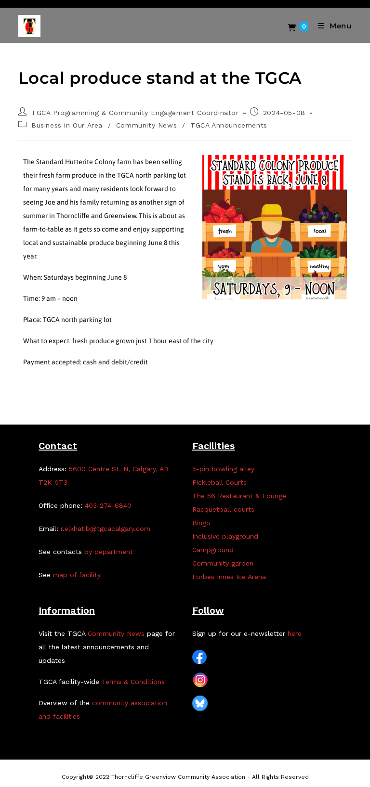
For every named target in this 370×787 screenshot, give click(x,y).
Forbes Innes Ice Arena (229, 577)
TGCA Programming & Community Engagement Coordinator (135, 112)
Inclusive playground (225, 536)
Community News (146, 125)
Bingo (201, 523)
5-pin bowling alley (223, 469)
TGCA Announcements (228, 125)
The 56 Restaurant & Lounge (239, 496)
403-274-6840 (108, 505)
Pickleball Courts (219, 482)
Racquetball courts (223, 509)
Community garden (222, 563)
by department (108, 551)
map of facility (77, 575)
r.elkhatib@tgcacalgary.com (105, 528)
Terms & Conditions (133, 681)
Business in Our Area (67, 125)
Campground (213, 550)
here (295, 633)
